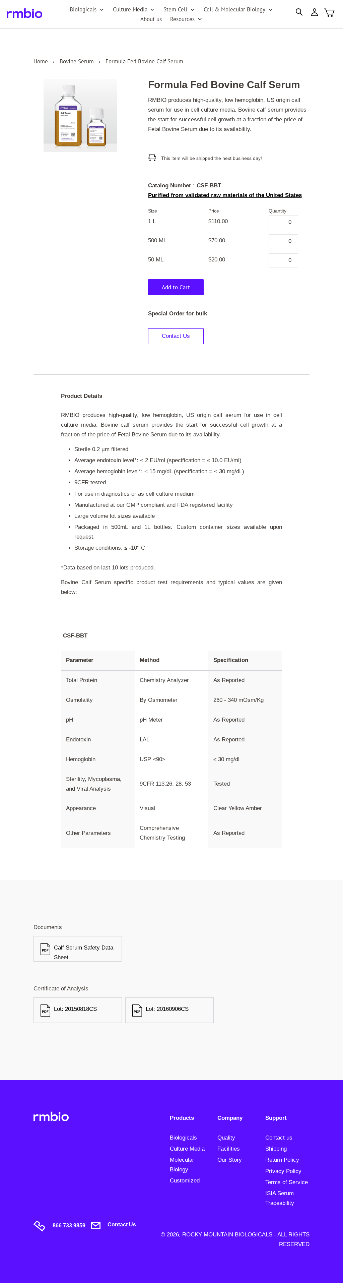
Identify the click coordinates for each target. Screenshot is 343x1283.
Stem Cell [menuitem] (175, 9)
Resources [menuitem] (182, 19)
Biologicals (183, 1138)
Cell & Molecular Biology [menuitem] (234, 9)
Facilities (228, 1149)
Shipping (276, 1149)
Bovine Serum (77, 61)
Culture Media (187, 1149)
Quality (226, 1138)
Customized (185, 1180)
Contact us (278, 1138)
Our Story (229, 1160)
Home (40, 61)
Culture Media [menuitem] (130, 9)
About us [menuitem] (151, 19)
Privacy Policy (283, 1171)
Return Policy (282, 1160)
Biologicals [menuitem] (83, 9)
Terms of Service (286, 1182)
